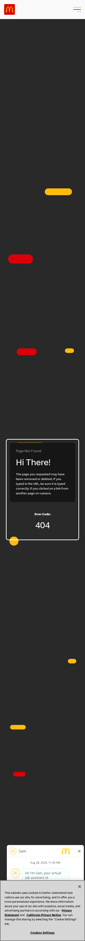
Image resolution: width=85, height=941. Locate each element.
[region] (42, 910)
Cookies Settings (42, 933)
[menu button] (76, 9)
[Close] (80, 887)
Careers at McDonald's (9, 9)
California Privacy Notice (44, 915)
